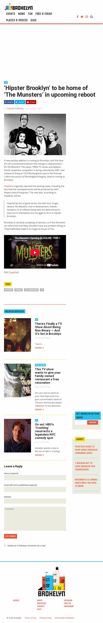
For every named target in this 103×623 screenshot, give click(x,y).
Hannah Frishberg (15, 108)
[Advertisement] (51, 52)
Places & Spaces (17, 20)
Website (7, 497)
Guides (80, 439)
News (21, 14)
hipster (8, 289)
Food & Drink (40, 365)
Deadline (8, 186)
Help (39, 609)
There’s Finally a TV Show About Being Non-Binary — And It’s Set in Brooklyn (48, 328)
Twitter (67, 603)
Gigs (33, 20)
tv (6, 83)
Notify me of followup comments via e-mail (26, 545)
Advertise (41, 603)
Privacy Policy (46, 618)
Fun (30, 14)
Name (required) (11, 473)
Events (10, 14)
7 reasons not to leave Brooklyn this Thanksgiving (85, 466)
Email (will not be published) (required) (20, 485)
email (32, 102)
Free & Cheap (44, 14)
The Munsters (31, 289)
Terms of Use (30, 618)
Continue (38, 348)
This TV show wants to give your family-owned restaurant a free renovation (48, 376)
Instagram (68, 606)
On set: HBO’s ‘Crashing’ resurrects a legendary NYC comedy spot (45, 431)
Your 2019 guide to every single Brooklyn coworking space (86, 449)
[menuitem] (11, 13)
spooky (18, 289)
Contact (41, 606)
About (39, 600)
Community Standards (64, 618)
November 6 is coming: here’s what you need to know (86, 482)
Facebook (68, 600)
